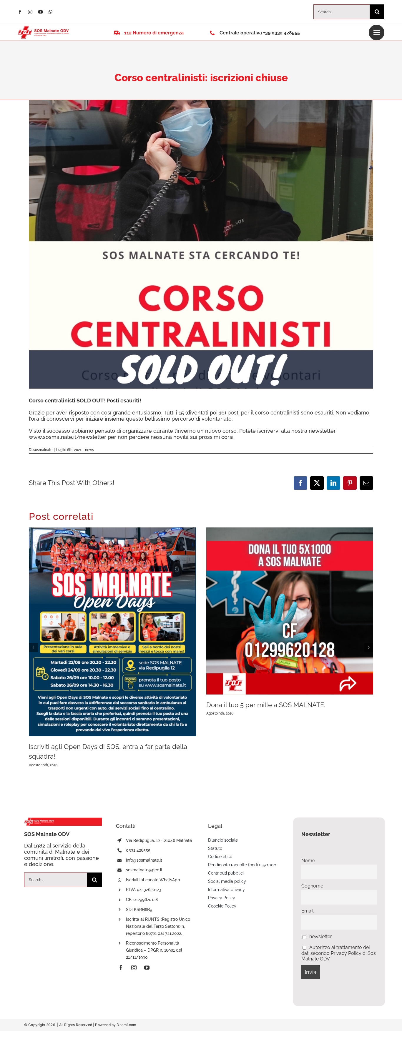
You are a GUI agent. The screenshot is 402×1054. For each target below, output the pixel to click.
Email (307, 911)
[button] (33, 647)
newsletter (320, 936)
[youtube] (40, 12)
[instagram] (30, 12)
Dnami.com (126, 1025)
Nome (308, 860)
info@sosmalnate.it (144, 860)
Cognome (312, 886)
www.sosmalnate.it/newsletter (67, 437)
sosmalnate (42, 450)
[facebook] (20, 12)
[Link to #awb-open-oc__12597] (376, 32)
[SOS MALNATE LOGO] (43, 28)
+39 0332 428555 (281, 33)
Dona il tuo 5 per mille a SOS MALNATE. (265, 705)
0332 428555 (138, 850)
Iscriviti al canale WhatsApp (153, 879)
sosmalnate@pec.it (144, 869)
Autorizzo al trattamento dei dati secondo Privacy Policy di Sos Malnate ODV (338, 953)
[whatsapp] (50, 12)
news (89, 450)
